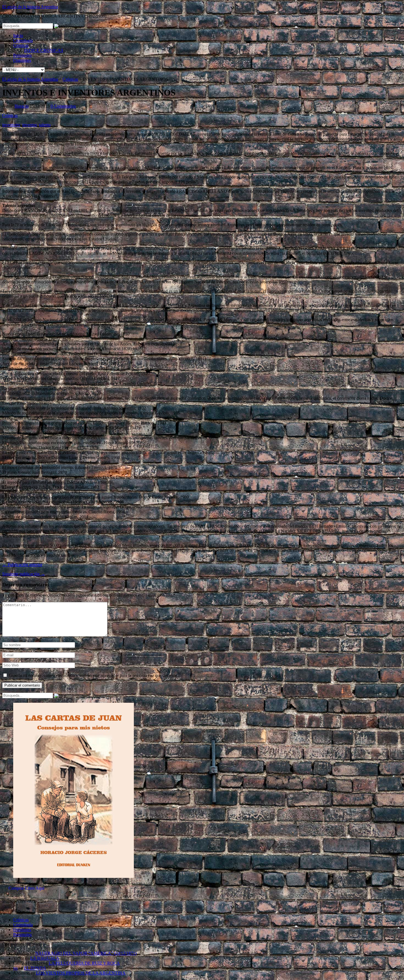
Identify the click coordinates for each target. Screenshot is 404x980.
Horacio (22, 106)
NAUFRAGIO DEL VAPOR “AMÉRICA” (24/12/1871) (86, 953)
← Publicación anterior (22, 564)
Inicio (18, 35)
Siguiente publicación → (23, 574)
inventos (29, 124)
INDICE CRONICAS (43, 50)
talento (45, 124)
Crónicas (21, 45)
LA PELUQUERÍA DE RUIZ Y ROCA (84, 963)
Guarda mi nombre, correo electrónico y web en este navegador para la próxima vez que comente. (93, 675)
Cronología (23, 40)
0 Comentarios (63, 106)
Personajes (22, 55)
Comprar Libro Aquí (26, 888)
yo (15, 968)
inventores (11, 124)
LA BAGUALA (44, 958)
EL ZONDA (35, 968)
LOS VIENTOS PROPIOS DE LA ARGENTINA (81, 973)
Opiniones (22, 60)
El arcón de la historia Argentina (30, 6)
